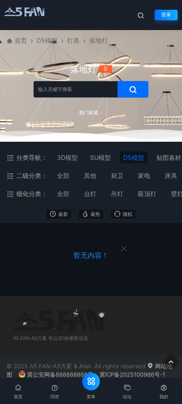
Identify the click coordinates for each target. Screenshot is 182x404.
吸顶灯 (147, 193)
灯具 (73, 40)
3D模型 (67, 157)
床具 (171, 175)
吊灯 (117, 193)
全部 (63, 175)
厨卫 (117, 175)
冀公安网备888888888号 (60, 374)
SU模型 (100, 157)
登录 (166, 15)
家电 (144, 175)
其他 (90, 175)
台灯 (90, 193)
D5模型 (47, 40)
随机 (128, 214)
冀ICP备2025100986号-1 (132, 374)
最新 (63, 214)
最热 (95, 214)
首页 (21, 40)
